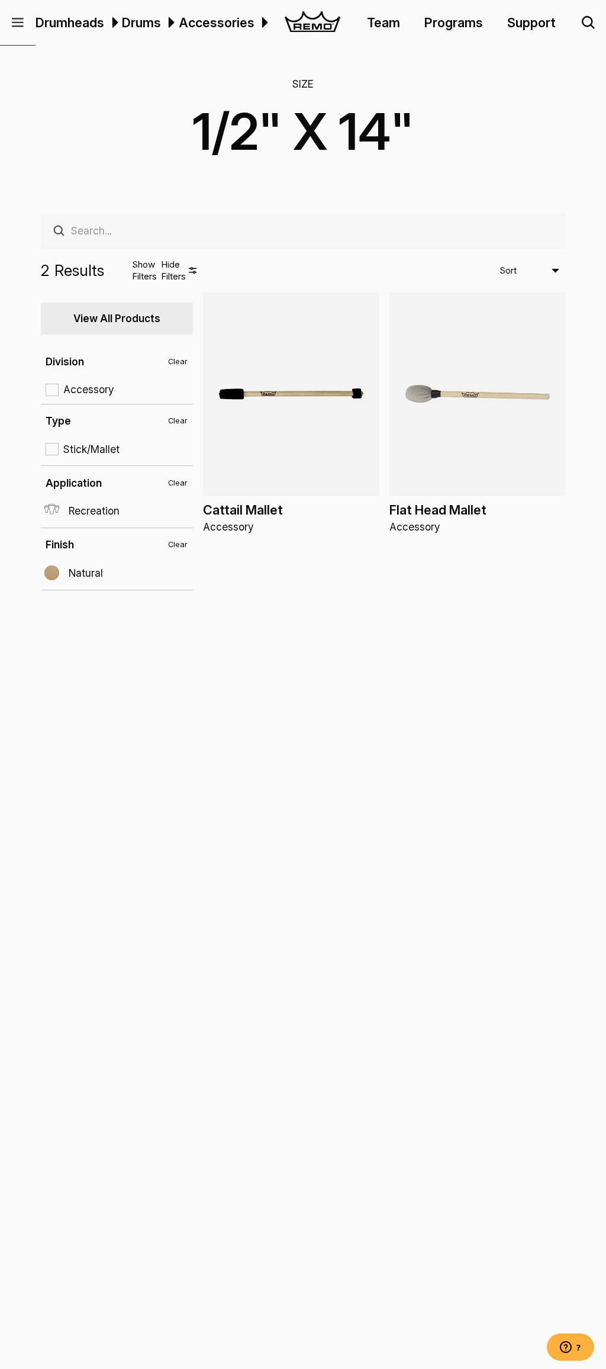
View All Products (116, 318)
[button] (18, 23)
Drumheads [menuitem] (70, 22)
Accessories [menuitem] (216, 22)
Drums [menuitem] (141, 22)
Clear (178, 361)
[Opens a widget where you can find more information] (570, 1348)
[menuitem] (113, 22)
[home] (312, 23)
